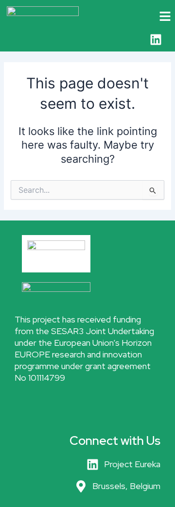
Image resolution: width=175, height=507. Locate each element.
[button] (155, 16)
